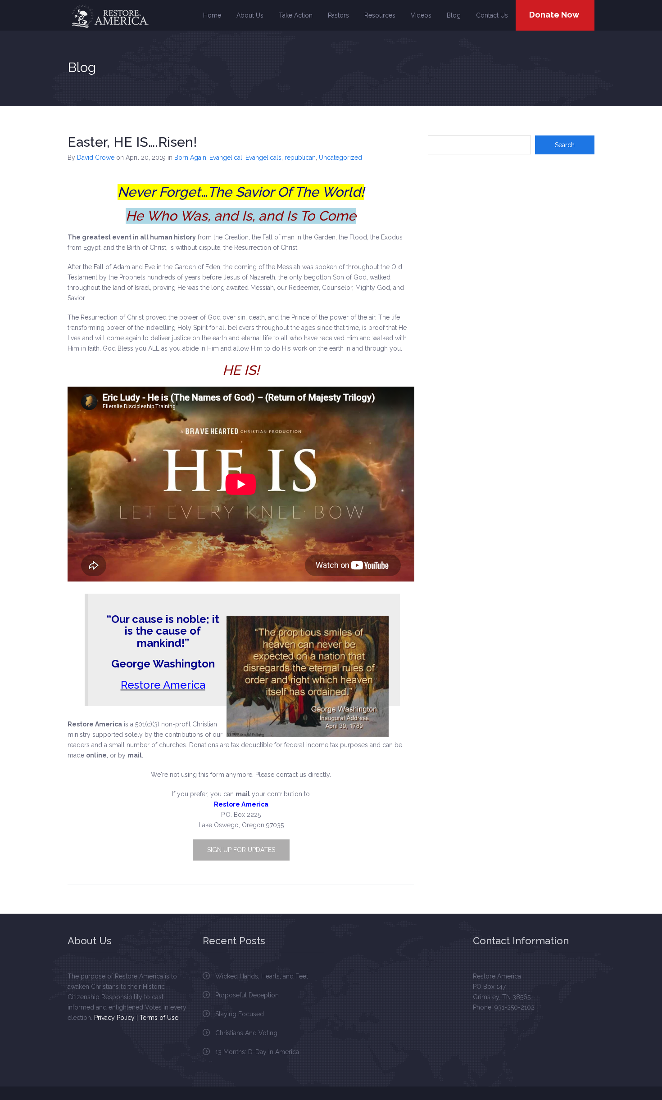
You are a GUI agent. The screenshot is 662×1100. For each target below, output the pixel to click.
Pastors (338, 15)
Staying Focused (239, 1014)
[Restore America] (109, 16)
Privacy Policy (114, 1017)
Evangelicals (263, 157)
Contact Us (492, 15)
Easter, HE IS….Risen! (132, 142)
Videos (421, 15)
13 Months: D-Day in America (257, 1051)
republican (300, 157)
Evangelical (225, 157)
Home (212, 15)
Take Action (296, 15)
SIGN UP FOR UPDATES (241, 849)
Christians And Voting (246, 1033)
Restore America (163, 684)
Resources (379, 15)
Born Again (190, 157)
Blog (454, 15)
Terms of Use (159, 1017)
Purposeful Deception (247, 995)
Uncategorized (340, 157)
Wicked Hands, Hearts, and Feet (261, 976)
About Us (249, 15)
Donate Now (554, 14)
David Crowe (95, 157)
